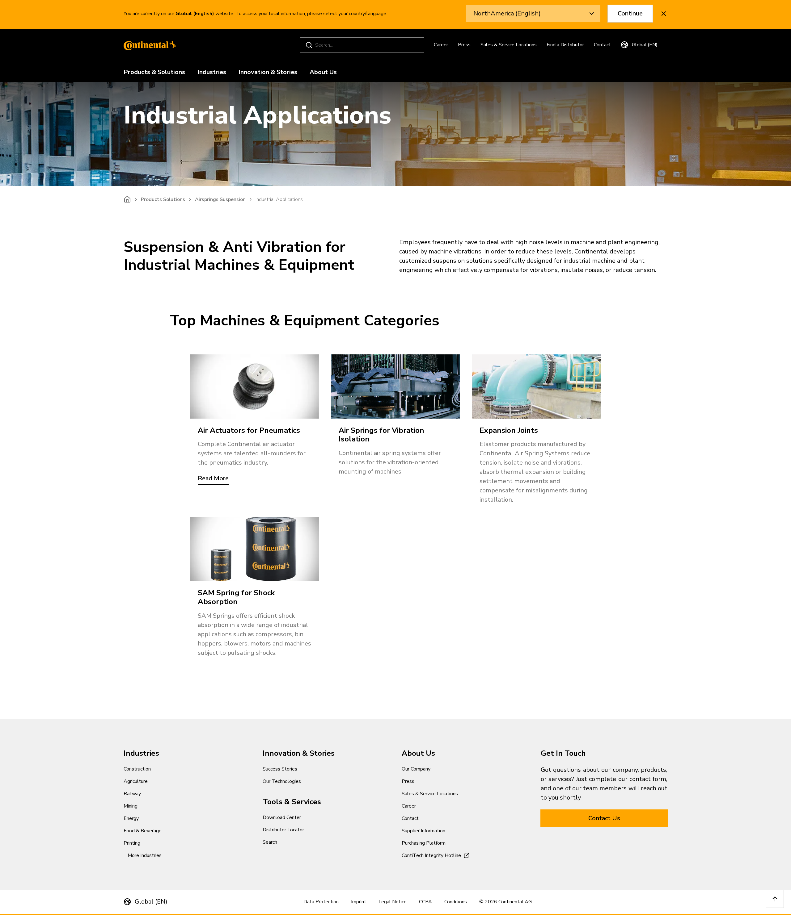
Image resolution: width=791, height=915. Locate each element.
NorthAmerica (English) (507, 13)
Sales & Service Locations (508, 44)
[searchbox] (363, 45)
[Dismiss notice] (663, 13)
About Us (323, 72)
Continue (630, 13)
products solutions (163, 199)
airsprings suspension (220, 199)
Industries (211, 72)
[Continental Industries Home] (148, 45)
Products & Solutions (154, 72)
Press (464, 44)
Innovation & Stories (268, 72)
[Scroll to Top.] (775, 899)
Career (441, 44)
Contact (602, 44)
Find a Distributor (565, 44)
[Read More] (254, 386)
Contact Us (604, 818)
